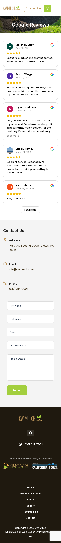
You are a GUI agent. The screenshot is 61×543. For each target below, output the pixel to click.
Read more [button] (13, 136)
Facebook (30, 433)
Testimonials (30, 511)
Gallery (30, 505)
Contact (30, 517)
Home (30, 487)
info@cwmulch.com (21, 269)
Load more (30, 210)
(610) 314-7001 (18, 288)
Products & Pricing (30, 493)
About (30, 499)
